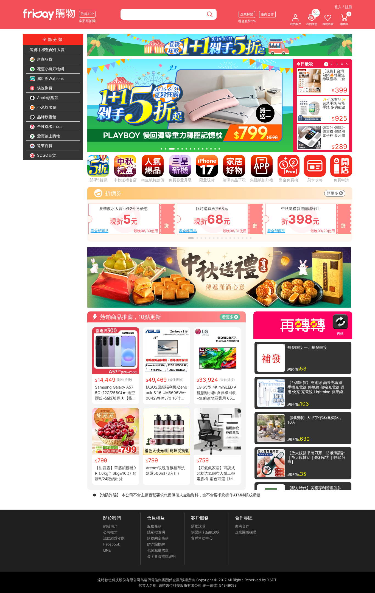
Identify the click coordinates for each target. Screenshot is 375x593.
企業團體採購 (245, 532)
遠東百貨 (44, 145)
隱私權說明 (156, 532)
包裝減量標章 (158, 550)
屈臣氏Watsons (50, 78)
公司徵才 (110, 532)
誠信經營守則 (114, 538)
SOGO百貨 (46, 155)
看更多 (228, 316)
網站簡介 (110, 526)
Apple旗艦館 (47, 97)
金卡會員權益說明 (161, 556)
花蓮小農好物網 (50, 68)
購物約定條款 (158, 538)
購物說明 (198, 526)
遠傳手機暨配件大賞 (47, 49)
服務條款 (154, 526)
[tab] (161, 149)
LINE (107, 550)
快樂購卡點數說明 (205, 532)
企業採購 (246, 14)
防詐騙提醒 (156, 544)
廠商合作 (242, 526)
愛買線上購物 (48, 136)
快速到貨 (44, 88)
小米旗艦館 (46, 107)
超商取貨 (44, 59)
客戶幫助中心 (201, 538)
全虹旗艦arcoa (49, 126)
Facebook (111, 544)
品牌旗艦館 (46, 116)
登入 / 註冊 (343, 7)
